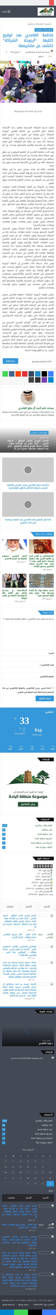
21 (50, 1178)
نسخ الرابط (10, 361)
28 (50, 1183)
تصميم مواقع (23, 1304)
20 (6, 1172)
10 (28, 1167)
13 (6, 1167)
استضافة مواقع (9, 1304)
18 (20, 1172)
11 (20, 1167)
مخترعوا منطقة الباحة (43, 838)
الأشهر (29, 907)
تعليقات (9, 907)
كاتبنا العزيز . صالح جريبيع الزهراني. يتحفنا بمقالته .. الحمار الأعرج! (19, 936)
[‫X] (44, 374)
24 (28, 1178)
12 (13, 1167)
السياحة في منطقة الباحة (41, 843)
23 (35, 1178)
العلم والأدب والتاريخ (35, 24)
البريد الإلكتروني (47, 665)
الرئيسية (48, 24)
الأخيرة (47, 907)
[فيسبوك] (51, 374)
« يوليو (51, 1190)
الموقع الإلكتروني (47, 676)
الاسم (51, 653)
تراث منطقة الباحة (44, 834)
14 (50, 1172)
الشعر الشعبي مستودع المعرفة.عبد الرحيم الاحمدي (14, 557)
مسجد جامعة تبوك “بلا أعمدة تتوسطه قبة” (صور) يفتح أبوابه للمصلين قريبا (41, 593)
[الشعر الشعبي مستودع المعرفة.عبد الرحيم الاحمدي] (14, 546)
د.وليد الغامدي (46, 1043)
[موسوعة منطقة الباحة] (46, 12)
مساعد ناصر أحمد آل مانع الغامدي (37, 52)
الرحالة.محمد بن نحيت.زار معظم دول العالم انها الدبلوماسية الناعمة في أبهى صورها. (14, 594)
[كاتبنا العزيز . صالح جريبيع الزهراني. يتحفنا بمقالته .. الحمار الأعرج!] (45, 938)
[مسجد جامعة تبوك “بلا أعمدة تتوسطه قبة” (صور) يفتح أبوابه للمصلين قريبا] (41, 581)
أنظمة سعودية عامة (44, 847)
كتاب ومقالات (46, 829)
